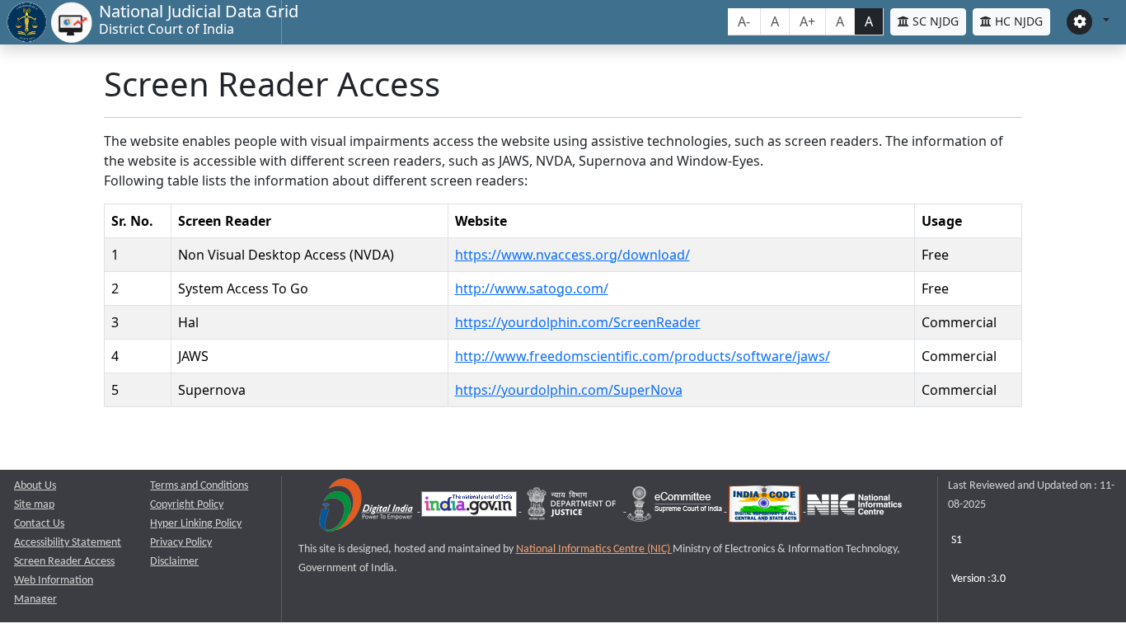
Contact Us (39, 523)
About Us (35, 486)
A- (744, 21)
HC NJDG (1017, 21)
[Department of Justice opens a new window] (573, 508)
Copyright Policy (186, 504)
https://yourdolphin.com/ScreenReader (578, 322)
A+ (807, 21)
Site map (34, 504)
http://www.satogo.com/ (531, 288)
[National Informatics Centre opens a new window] (854, 508)
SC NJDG (934, 21)
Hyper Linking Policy (196, 523)
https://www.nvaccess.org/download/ (572, 255)
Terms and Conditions (199, 486)
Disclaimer (174, 561)
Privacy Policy (181, 542)
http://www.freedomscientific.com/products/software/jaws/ (642, 356)
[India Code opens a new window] (765, 508)
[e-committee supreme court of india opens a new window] (676, 508)
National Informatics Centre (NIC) (594, 549)
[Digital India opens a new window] (367, 508)
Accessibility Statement (67, 542)
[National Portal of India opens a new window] (470, 508)
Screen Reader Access (64, 561)
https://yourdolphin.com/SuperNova (569, 390)
